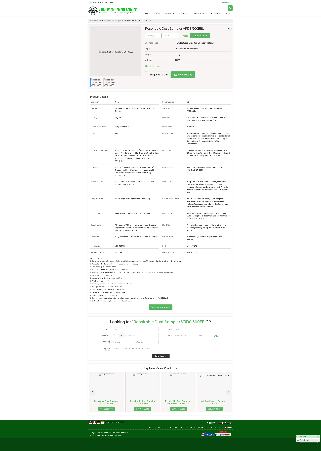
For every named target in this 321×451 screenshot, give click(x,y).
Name (108, 329)
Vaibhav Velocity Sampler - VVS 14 (185, 402)
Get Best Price (200, 35)
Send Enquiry (184, 74)
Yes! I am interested (160, 307)
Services (183, 13)
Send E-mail (304, 440)
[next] (228, 392)
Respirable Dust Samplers (112, 21)
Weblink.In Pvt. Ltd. (114, 435)
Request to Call (159, 74)
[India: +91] (114, 335)
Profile (157, 13)
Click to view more (152, 66)
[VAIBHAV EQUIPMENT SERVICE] (112, 11)
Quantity (169, 336)
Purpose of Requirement (105, 342)
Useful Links (199, 427)
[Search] (230, 8)
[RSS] (229, 427)
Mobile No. (106, 336)
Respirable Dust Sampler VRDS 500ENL (113, 402)
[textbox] (171, 35)
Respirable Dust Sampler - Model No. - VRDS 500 (150, 402)
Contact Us (211, 427)
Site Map (222, 427)
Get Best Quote (113, 409)
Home (145, 13)
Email (170, 329)
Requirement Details (105, 349)
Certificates (198, 13)
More (227, 13)
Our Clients (214, 13)
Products (169, 13)
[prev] (92, 392)
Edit (186, 35)
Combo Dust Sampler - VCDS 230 (221, 402)
